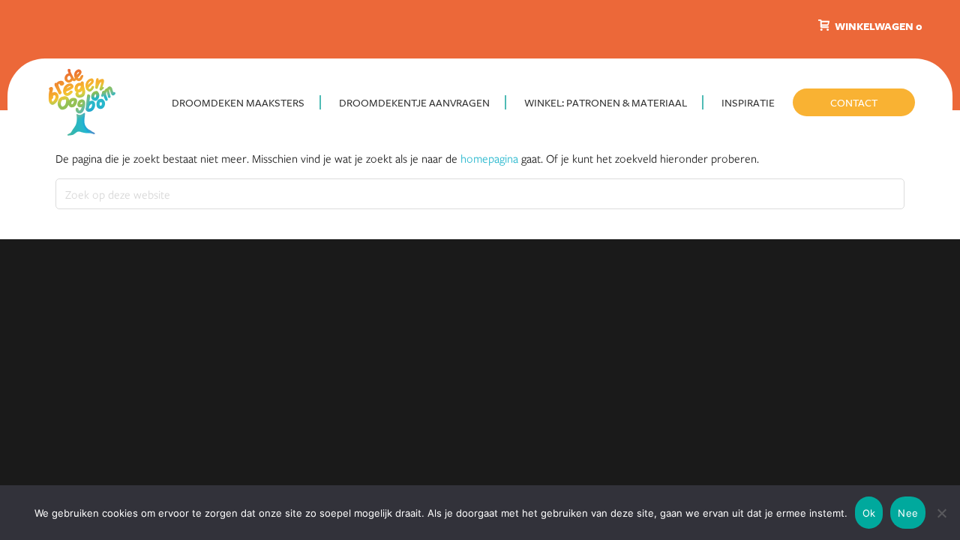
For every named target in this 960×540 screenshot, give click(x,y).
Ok (869, 513)
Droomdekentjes (86, 101)
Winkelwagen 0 (877, 26)
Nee (908, 513)
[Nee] (941, 513)
